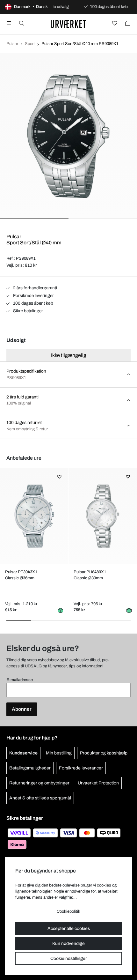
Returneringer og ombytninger (39, 783)
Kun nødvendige (68, 943)
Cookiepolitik (68, 911)
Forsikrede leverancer (81, 768)
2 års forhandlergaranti (34, 288)
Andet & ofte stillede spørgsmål (40, 798)
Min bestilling (59, 753)
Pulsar (12, 43)
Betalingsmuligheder (30, 768)
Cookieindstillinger (68, 958)
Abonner (22, 709)
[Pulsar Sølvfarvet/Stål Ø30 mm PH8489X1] (102, 516)
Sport (30, 43)
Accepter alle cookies (68, 928)
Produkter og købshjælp (103, 753)
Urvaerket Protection (98, 783)
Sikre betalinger (27, 310)
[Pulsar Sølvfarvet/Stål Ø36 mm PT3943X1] (34, 516)
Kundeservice (23, 753)
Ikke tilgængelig (68, 355)
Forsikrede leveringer (33, 295)
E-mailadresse (19, 680)
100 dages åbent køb (32, 303)
